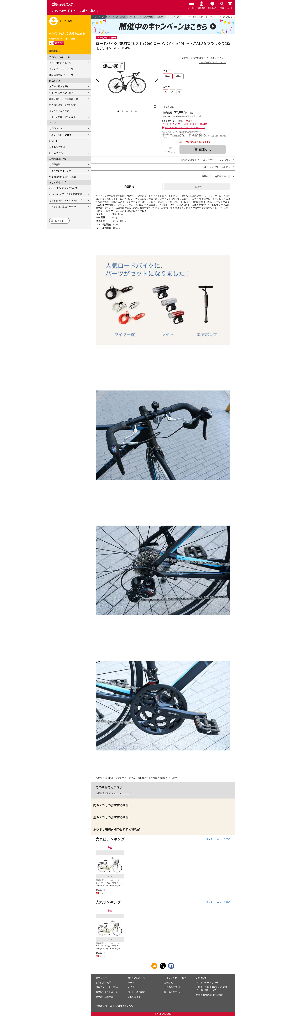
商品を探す (101, 978)
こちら (130, 1006)
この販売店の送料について (212, 62)
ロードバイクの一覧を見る (217, 167)
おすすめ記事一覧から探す (62, 117)
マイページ (133, 987)
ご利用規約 (54, 164)
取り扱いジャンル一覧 (107, 992)
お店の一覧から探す (59, 86)
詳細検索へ (54, 51)
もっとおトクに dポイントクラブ (65, 200)
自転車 (160, 17)
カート (131, 982)
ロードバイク (173, 17)
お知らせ (53, 141)
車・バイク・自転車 (117, 17)
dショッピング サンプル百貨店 (64, 188)
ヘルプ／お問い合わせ (60, 135)
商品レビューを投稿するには (216, 176)
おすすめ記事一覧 (136, 978)
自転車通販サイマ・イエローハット (113, 793)
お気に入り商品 (103, 982)
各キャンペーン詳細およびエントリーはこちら (185, 128)
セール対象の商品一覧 (60, 63)
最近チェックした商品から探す (64, 99)
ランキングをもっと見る (218, 839)
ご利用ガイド (55, 128)
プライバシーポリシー (60, 171)
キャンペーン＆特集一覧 (61, 69)
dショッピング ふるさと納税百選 (65, 194)
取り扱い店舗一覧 (104, 996)
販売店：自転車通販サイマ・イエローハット (204, 58)
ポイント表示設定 (136, 992)
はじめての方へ (57, 153)
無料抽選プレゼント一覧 (61, 75)
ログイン (59, 221)
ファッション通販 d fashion (62, 206)
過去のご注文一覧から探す (62, 105)
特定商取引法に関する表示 (62, 177)
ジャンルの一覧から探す (61, 92)
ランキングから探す (59, 111)
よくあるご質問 (57, 147)
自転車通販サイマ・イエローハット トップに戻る (205, 160)
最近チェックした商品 (107, 987)
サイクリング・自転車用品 (141, 17)
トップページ (98, 17)
